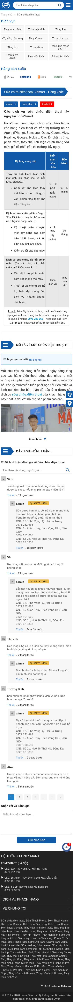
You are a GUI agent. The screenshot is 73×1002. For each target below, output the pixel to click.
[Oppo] (57, 77)
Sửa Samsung (30, 941)
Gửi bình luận (36, 840)
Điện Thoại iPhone (36, 920)
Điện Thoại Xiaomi (58, 920)
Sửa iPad (13, 948)
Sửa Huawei (44, 945)
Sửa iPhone (14, 941)
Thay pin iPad (14, 959)
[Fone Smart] (5, 5)
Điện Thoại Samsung (35, 924)
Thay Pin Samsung (41, 938)
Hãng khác (27, 104)
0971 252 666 (12, 872)
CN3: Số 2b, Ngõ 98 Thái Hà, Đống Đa (26, 886)
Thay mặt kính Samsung (15, 938)
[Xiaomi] (41, 77)
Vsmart (9, 104)
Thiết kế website (10, 945)
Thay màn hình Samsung (55, 934)
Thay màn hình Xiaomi (37, 970)
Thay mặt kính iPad (18, 955)
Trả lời (11, 495)
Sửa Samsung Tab (30, 948)
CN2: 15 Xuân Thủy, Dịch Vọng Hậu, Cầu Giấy (30, 877)
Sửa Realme (28, 945)
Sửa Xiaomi (47, 941)
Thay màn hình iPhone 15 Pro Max (27, 966)
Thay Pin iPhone (30, 934)
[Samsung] (24, 77)
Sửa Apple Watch (53, 948)
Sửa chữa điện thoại (12, 920)
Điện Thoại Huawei (58, 924)
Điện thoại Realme (11, 924)
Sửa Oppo (61, 941)
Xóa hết (45, 104)
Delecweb (66, 986)
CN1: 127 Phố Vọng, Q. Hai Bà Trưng (25, 868)
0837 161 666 (12, 881)
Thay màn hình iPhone (49, 931)
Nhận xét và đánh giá (15, 805)
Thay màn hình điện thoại (38, 927)
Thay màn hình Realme (22, 973)
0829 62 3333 (12, 890)
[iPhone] (8, 77)
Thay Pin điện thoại (24, 931)
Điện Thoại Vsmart (11, 927)
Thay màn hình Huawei (49, 973)
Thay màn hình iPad (21, 952)
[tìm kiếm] (60, 5)
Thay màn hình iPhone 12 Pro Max (43, 959)
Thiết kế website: (50, 986)
